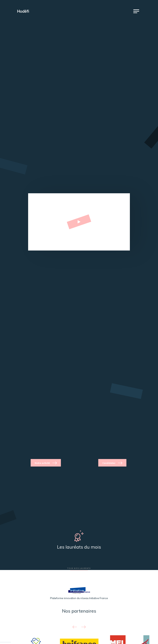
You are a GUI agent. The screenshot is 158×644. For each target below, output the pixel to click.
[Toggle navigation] (136, 11)
